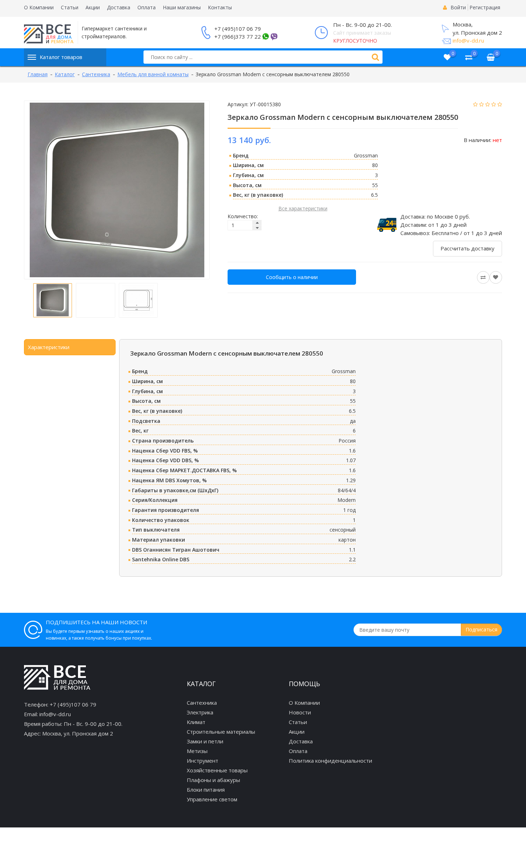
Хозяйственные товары (217, 770)
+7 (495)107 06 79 (237, 28)
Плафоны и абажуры (213, 779)
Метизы (197, 750)
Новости (300, 712)
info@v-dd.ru (468, 40)
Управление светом (212, 799)
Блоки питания (206, 789)
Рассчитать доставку (467, 248)
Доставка (118, 7)
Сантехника (202, 702)
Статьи (69, 7)
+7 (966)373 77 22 (237, 36)
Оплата (146, 7)
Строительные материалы (221, 731)
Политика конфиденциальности (330, 760)
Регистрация (484, 7)
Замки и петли (205, 741)
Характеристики (48, 347)
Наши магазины (182, 7)
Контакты (220, 7)
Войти (458, 7)
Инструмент (202, 760)
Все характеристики (302, 208)
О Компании (39, 7)
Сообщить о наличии (292, 277)
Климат (196, 721)
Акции (93, 7)
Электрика (200, 712)
